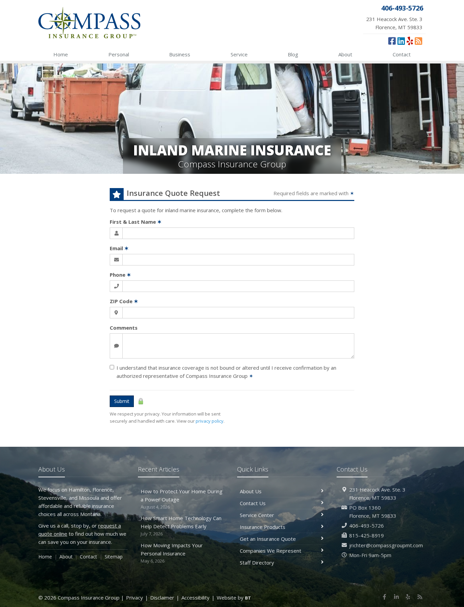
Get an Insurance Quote (268, 538)
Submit (121, 401)
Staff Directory (257, 562)
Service (239, 54)
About (345, 54)
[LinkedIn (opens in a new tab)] (401, 41)
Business (179, 54)
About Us (251, 491)
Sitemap (114, 556)
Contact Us (253, 503)
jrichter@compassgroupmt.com (386, 545)
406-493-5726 (366, 525)
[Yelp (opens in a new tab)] (410, 41)
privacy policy (210, 421)
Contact (402, 54)
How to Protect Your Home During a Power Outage (181, 499)
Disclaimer (162, 597)
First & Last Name (136, 221)
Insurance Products (262, 526)
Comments (124, 327)
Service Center (257, 515)
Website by (234, 597)
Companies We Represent (270, 550)
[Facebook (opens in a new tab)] (392, 41)
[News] (418, 41)
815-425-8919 (366, 535)
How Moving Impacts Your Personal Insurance (172, 553)
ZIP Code (124, 301)
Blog (293, 54)
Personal (118, 54)
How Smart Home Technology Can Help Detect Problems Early (181, 526)
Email (119, 248)
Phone (120, 274)
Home (60, 54)
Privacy (134, 597)
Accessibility (195, 597)
